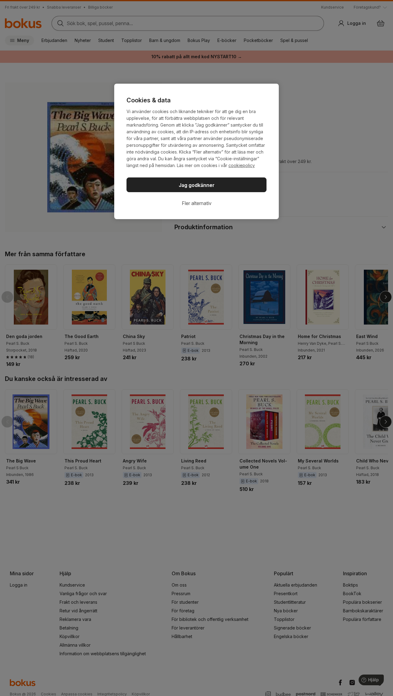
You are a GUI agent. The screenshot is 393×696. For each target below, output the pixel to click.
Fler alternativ (197, 203)
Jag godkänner (197, 185)
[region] (196, 151)
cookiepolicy (241, 165)
